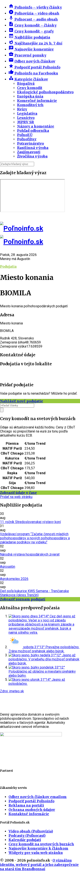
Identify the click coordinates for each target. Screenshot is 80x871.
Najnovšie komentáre (31, 49)
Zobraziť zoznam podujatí (22, 599)
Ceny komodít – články (33, 25)
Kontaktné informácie (29, 814)
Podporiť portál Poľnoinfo (34, 67)
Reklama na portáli (26, 805)
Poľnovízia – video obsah (34, 13)
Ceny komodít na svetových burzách (41, 844)
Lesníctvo (26, 118)
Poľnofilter (26, 139)
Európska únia (30, 96)
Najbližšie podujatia (29, 37)
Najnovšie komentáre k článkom (38, 848)
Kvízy (22, 109)
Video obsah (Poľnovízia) (31, 831)
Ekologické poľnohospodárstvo (45, 92)
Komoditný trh (30, 105)
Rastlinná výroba (32, 148)
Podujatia (8, 266)
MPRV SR (25, 122)
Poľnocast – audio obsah (33, 19)
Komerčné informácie (37, 100)
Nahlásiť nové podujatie (21, 401)
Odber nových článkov (32, 61)
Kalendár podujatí (25, 840)
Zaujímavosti (28, 152)
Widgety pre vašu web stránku (36, 852)
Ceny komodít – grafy (31, 31)
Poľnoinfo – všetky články (35, 7)
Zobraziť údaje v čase (18, 492)
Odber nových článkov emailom (38, 797)
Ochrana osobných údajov (32, 809)
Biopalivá (26, 83)
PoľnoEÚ (24, 135)
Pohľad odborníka (33, 130)
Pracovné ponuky (27, 55)
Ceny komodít (29, 88)
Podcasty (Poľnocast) (27, 835)
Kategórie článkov (28, 79)
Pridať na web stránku (16, 497)
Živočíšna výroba (32, 156)
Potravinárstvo (30, 143)
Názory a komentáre (35, 126)
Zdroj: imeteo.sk (12, 691)
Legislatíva (27, 113)
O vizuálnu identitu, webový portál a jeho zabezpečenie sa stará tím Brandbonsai (39, 864)
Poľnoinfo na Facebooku (33, 73)
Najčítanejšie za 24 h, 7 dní (35, 43)
